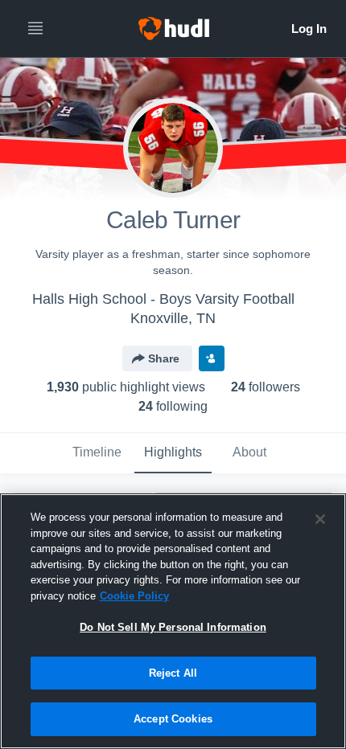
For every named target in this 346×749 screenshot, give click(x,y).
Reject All (173, 673)
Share (163, 358)
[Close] (320, 519)
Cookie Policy (134, 596)
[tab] (96, 453)
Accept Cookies (173, 719)
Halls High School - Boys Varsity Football (163, 299)
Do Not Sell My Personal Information (173, 627)
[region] (173, 621)
